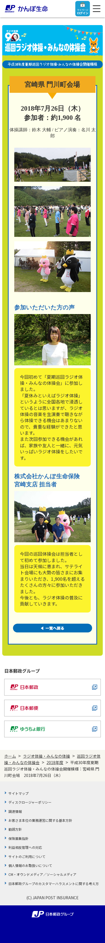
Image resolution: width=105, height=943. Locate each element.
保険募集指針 (18, 838)
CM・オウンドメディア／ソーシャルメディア (42, 874)
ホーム (10, 756)
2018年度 (54, 762)
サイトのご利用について (26, 856)
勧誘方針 (15, 829)
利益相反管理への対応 (25, 847)
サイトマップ (18, 793)
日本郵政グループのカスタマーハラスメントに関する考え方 (53, 883)
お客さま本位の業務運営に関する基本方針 (40, 820)
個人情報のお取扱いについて (30, 865)
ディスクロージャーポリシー (30, 802)
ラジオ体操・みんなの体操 (46, 756)
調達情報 (15, 811)
